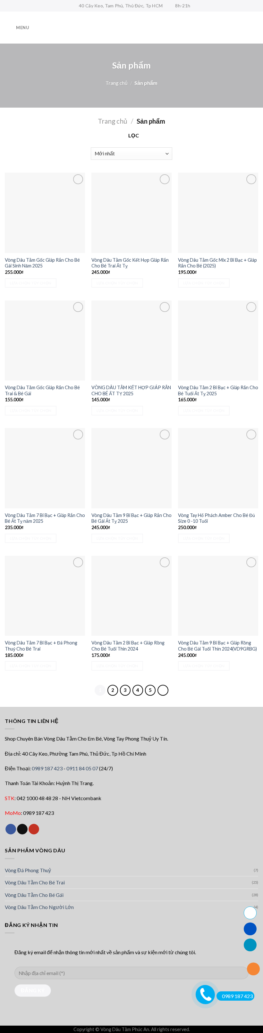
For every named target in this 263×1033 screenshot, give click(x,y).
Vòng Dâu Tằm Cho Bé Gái (34, 895)
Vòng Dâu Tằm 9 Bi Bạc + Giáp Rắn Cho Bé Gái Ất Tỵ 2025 (131, 518)
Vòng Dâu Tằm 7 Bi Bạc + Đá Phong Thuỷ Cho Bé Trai (41, 646)
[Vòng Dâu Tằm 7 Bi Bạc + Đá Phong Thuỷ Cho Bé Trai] (45, 596)
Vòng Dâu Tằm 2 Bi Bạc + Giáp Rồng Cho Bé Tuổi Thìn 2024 (128, 646)
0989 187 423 (47, 768)
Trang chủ (117, 83)
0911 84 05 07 (82, 768)
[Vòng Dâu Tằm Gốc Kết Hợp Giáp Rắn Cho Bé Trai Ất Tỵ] (131, 213)
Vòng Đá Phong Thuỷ (28, 870)
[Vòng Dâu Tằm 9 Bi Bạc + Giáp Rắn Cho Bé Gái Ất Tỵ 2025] (131, 468)
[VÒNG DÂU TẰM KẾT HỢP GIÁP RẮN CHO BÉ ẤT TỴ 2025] (131, 340)
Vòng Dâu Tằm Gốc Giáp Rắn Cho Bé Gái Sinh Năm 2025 (42, 263)
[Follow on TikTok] (22, 829)
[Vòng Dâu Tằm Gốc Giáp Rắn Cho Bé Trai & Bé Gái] (45, 340)
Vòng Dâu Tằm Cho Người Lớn (39, 907)
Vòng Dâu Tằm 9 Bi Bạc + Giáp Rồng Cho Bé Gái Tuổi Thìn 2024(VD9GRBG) (217, 646)
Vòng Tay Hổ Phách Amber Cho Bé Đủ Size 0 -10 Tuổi (216, 518)
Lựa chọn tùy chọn (31, 283)
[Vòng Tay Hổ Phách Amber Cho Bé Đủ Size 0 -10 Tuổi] (218, 468)
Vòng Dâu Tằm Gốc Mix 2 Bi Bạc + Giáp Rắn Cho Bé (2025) (217, 263)
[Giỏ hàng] (255, 27)
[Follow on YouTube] (34, 829)
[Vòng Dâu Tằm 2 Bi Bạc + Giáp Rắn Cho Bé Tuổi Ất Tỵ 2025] (218, 340)
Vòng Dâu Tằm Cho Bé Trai (35, 882)
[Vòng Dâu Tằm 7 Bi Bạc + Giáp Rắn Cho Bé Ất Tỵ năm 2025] (45, 468)
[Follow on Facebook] (10, 829)
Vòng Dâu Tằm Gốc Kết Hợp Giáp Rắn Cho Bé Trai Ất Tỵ (130, 263)
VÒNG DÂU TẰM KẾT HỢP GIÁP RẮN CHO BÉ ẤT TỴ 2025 (131, 390)
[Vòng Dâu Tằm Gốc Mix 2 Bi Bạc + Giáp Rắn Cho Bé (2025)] (218, 213)
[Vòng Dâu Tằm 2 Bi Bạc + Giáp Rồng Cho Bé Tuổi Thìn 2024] (131, 596)
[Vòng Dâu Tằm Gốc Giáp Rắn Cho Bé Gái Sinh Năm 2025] (45, 213)
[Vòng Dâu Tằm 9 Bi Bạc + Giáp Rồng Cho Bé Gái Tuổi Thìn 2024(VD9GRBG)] (218, 596)
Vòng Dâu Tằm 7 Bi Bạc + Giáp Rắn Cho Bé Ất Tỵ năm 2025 (45, 518)
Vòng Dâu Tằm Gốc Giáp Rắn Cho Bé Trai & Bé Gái (42, 390)
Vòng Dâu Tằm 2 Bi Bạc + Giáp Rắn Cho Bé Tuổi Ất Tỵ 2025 (218, 390)
